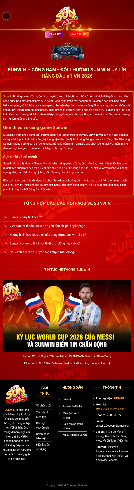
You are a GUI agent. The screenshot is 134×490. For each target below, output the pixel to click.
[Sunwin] (67, 16)
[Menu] (6, 16)
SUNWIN (10, 410)
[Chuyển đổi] (6, 217)
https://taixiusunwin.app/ (111, 409)
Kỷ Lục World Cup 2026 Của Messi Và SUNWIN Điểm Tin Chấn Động (67, 356)
